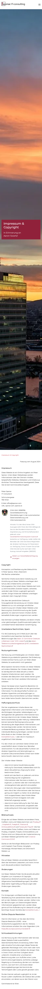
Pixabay (36, 822)
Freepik (15, 824)
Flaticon (23, 824)
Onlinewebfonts (8, 827)
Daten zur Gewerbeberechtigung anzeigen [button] (25, 557)
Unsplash (5, 824)
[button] (39, 4)
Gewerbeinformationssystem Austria (23, 537)
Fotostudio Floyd (25, 827)
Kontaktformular (8, 737)
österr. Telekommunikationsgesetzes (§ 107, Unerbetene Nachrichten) (20, 643)
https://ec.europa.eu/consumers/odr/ (15, 929)
